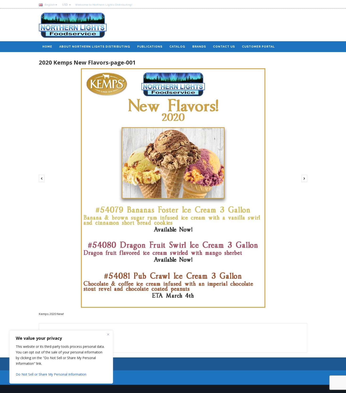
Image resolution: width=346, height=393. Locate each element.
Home (47, 46)
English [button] (49, 4)
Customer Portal (258, 46)
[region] (61, 357)
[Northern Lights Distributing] (73, 27)
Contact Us (224, 46)
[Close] (108, 334)
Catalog (177, 46)
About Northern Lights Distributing (94, 46)
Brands (199, 46)
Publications (149, 46)
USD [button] (65, 5)
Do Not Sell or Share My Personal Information (51, 374)
